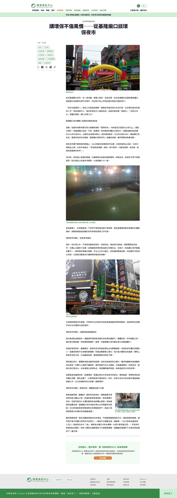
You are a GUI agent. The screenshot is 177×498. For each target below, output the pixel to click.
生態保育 (68, 10)
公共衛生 (41, 55)
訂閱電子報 (134, 10)
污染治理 (41, 51)
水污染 (46, 47)
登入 (144, 6)
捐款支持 (143, 10)
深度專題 (60, 10)
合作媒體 (143, 482)
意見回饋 (143, 485)
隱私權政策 (110, 485)
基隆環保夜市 (69, 92)
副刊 (53, 10)
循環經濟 (86, 10)
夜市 (39, 47)
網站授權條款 (111, 482)
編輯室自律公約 (95, 482)
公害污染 (50, 55)
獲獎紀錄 (126, 485)
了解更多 (96, 493)
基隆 (39, 63)
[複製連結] (55, 67)
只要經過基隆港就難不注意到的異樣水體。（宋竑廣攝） (81, 222)
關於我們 (126, 479)
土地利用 (94, 10)
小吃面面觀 (50, 59)
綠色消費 (103, 10)
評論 (42, 10)
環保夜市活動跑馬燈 (71, 316)
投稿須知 (93, 485)
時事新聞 (35, 10)
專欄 (47, 10)
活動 (108, 479)
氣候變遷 (77, 10)
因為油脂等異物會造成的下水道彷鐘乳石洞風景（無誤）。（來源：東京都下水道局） (127, 410)
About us (143, 479)
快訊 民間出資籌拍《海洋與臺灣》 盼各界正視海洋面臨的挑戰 (88, 15)
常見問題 (126, 482)
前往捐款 (103, 458)
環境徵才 (93, 479)
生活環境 (47, 63)
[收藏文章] (38, 67)
